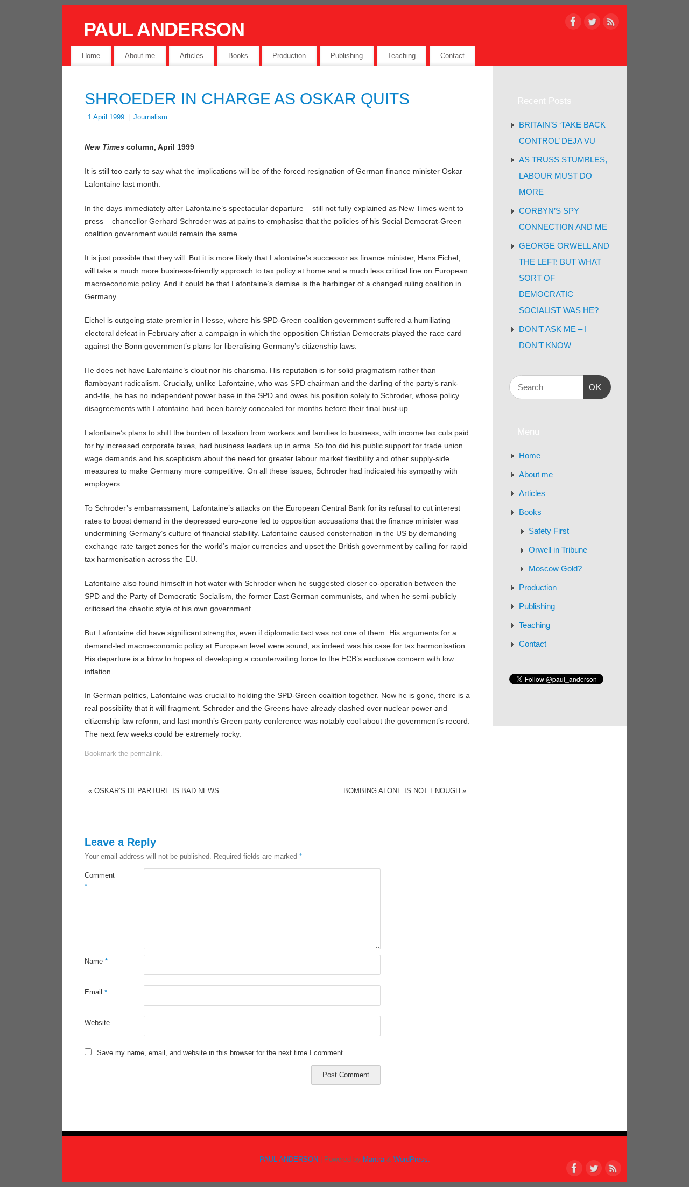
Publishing (347, 56)
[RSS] (611, 23)
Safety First (549, 530)
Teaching (402, 56)
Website (97, 1023)
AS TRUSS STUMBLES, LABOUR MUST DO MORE (563, 175)
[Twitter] (592, 23)
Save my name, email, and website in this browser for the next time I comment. (221, 1053)
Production (289, 56)
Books (238, 56)
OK (592, 387)
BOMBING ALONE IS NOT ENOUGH (404, 791)
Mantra (373, 1159)
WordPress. (411, 1159)
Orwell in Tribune (558, 549)
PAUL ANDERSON (164, 29)
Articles (191, 56)
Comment (99, 881)
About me (140, 56)
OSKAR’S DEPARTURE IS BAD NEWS (153, 791)
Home (91, 56)
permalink (145, 754)
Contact (452, 56)
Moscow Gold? (555, 568)
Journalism (150, 117)
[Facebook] (573, 23)
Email (96, 992)
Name (96, 961)
